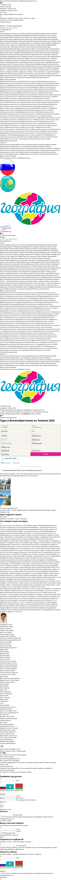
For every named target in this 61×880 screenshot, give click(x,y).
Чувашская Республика (25, 77)
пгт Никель (43, 133)
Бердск (16, 85)
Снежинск (28, 123)
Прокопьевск (27, 118)
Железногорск (23, 95)
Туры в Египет (4, 686)
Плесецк (8, 118)
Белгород (35, 33)
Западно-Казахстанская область (50, 150)
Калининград (42, 37)
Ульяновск (44, 45)
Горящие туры (4, 651)
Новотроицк (44, 112)
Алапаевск (27, 81)
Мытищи (41, 108)
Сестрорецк (9, 123)
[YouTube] (3, 753)
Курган (27, 39)
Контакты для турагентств (8, 732)
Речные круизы (5, 655)
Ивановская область (33, 53)
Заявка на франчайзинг (7, 741)
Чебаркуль (49, 131)
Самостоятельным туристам (9, 672)
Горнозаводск (8, 93)
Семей (23, 158)
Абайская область (6, 148)
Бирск (20, 87)
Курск (32, 39)
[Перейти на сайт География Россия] (30, 167)
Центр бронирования (7, 724)
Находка (22, 110)
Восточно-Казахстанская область (16, 150)
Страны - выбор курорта (7, 682)
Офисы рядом (8, 235)
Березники (31, 85)
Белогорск (39, 83)
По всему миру (24, 412)
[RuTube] (5, 753)
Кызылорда (46, 144)
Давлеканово (28, 93)
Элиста (30, 47)
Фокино (33, 131)
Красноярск (21, 39)
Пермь (2, 43)
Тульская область (40, 74)
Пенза (59, 41)
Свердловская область (26, 72)
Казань (35, 37)
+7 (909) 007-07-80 (5, 406)
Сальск (52, 120)
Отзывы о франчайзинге (7, 743)
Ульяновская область (22, 75)
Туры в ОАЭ (3, 690)
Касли (43, 98)
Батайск (23, 83)
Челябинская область (11, 77)
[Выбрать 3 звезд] (4, 439)
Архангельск (15, 33)
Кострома (7, 39)
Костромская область (41, 56)
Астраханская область (44, 49)
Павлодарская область (12, 154)
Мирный (23, 108)
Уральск (17, 146)
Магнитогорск (49, 39)
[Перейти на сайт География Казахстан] (30, 183)
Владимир (26, 35)
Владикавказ (19, 35)
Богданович (9, 89)
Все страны (3, 517)
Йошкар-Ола (29, 37)
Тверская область (18, 74)
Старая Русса (47, 123)
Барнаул (29, 33)
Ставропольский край (53, 72)
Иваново (12, 37)
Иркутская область (46, 53)
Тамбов (20, 45)
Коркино (29, 102)
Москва (2, 26)
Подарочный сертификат (8, 636)
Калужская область (38, 54)
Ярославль (47, 47)
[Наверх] (0, 774)
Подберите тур (6, 231)
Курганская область (18, 58)
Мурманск (15, 41)
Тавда (11, 127)
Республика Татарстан (18, 70)
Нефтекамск (23, 41)
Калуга (48, 37)
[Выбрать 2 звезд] (2, 439)
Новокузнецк (24, 112)
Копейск (12, 102)
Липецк (36, 39)
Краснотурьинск (48, 102)
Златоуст (41, 95)
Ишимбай (42, 97)
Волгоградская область (39, 51)
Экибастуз (48, 146)
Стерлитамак (11, 125)
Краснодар (14, 39)
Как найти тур (4, 715)
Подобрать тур (4, 512)
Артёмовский (46, 81)
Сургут (34, 125)
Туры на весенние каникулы (8, 665)
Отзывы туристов (5, 720)
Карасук (26, 98)
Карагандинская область (8, 152)
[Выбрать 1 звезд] (1, 439)
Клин (44, 100)
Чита (26, 47)
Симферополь (55, 43)
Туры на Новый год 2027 (7, 671)
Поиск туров (5, 412)
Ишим (25, 97)
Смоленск (3, 45)
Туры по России (5, 697)
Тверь (25, 45)
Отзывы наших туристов (7, 707)
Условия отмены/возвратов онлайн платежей (41, 762)
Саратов (43, 43)
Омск (49, 41)
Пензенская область (18, 64)
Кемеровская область (14, 56)
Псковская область (53, 64)
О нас (35, 1)
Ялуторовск (25, 133)
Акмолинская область (18, 148)
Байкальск (8, 83)
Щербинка (8, 133)
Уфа (48, 45)
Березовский (49, 85)
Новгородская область (12, 62)
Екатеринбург (4, 37)
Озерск (17, 116)
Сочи (8, 45)
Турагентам (9, 1)
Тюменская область (52, 74)
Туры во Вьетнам (5, 692)
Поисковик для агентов (7, 726)
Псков (7, 43)
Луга (27, 106)
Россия (2, 30)
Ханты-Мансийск (5, 47)
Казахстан (8, 30)
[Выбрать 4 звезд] (5, 439)
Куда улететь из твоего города (9, 680)
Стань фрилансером (6, 739)
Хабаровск (53, 45)
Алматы (17, 144)
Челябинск (21, 47)
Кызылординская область (38, 152)
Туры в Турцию (4, 684)
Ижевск (17, 37)
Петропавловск (5, 146)
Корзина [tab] (20, 14)
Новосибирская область (27, 62)
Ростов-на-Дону (14, 43)
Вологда (39, 35)
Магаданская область (12, 60)
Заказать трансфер (6, 642)
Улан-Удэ (38, 45)
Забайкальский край (20, 53)
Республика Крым (25, 68)
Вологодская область (53, 51)
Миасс (7, 108)
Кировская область (27, 56)
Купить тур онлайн (6, 632)
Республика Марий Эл (38, 68)
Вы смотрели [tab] (4, 14)
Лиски (11, 106)
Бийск (6, 87)
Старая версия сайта (6, 766)
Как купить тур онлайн (7, 716)
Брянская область (11, 51)
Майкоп (56, 39)
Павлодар (53, 144)
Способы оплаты (5, 644)
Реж (26, 120)
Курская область (30, 58)
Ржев (39, 120)
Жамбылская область (33, 150)
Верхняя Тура (49, 91)
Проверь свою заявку (6, 630)
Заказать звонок (12, 10)
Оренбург (54, 41)
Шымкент (42, 146)
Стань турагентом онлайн (8, 738)
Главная (2, 418)
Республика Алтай (18, 66)
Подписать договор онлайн (8, 718)
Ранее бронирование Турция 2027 (10, 638)
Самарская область (44, 70)
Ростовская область (31, 70)
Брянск (49, 33)
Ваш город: (23, 414)
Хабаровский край (34, 75)
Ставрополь (14, 45)
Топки (23, 129)
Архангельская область (29, 49)
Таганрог (27, 127)
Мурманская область (39, 60)
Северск (48, 43)
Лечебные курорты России (8, 663)
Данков (46, 93)
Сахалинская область (12, 72)
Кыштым (29, 104)
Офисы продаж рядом (15, 26)
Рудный (12, 146)
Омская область (40, 62)
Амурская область (16, 49)
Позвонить (3, 10)
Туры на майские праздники (8, 667)
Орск (33, 116)
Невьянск (39, 110)
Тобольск (8, 129)
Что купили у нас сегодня (8, 674)
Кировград (9, 100)
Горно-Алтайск (52, 35)
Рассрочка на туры (6, 646)
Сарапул (8, 121)
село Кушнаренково (32, 139)
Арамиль (8, 33)
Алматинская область (46, 148)
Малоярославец (44, 106)
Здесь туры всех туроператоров (10, 678)
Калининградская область (23, 54)
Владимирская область (24, 51)
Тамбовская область (6, 74)
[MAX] (0, 3)
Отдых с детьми (5, 659)
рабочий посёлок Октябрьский (31, 137)
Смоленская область (40, 72)
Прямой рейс (16, 463)
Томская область (29, 74)
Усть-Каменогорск (26, 146)
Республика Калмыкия (13, 68)
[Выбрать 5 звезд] (6, 439)
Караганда (33, 144)
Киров (2, 39)
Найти (46, 454)
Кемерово (54, 37)
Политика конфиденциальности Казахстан (13, 762)
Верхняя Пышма (28, 91)
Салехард (22, 43)
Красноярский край (6, 58)
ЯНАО (34, 77)
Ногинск (28, 114)
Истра (11, 97)
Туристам (3, 1)
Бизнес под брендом (20, 1)
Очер (46, 116)
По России (14, 412)
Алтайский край (5, 49)
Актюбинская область (32, 148)
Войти (21, 20)
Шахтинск (35, 146)
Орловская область (6, 64)
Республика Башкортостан (32, 66)
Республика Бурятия (47, 66)
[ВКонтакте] (0, 753)
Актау (9, 144)
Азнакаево (9, 81)
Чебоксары (14, 47)
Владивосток (10, 35)
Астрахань (22, 33)
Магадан (41, 39)
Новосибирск (43, 41)
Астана (22, 144)
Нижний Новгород (33, 41)
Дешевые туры (4, 653)
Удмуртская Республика (7, 75)
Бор (26, 89)
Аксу (5, 144)
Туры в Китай (4, 695)
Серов (46, 121)
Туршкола (30, 1)
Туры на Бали (4, 699)
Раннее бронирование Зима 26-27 (10, 640)
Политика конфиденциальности (10, 759)
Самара (27, 43)
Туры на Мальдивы (6, 693)
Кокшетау (8, 158)
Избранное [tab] (12, 14)
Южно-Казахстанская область (49, 154)
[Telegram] (2, 3)
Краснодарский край (54, 56)
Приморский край (41, 64)
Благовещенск (42, 33)
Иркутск (22, 37)
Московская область (25, 60)
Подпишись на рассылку (7, 730)
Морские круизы (5, 657)
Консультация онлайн (7, 634)
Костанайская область (23, 152)
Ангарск (2, 33)
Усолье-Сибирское (14, 131)
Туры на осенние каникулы (8, 669)
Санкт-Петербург (35, 43)
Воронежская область (7, 53)
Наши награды (4, 705)
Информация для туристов (8, 648)
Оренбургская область (53, 62)
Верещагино (42, 89)
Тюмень (32, 45)
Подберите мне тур (42, 412)
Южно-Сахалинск (38, 47)
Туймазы (40, 129)
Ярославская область (42, 77)
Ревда (10, 120)
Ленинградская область (43, 58)
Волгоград (32, 35)
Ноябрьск (40, 114)
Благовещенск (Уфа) (43, 87)
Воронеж (44, 35)
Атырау (27, 144)
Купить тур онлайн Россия (8, 711)
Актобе (13, 144)
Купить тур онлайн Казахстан (9, 713)
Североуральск (28, 121)
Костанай (40, 144)
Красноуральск (10, 104)
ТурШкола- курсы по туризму (9, 728)
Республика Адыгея (6, 66)
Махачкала (3, 41)
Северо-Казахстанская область (30, 154)
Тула (28, 45)
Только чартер (6, 463)
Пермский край (30, 64)
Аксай (2, 144)
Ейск (6, 95)
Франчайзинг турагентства (8, 736)
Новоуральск (10, 114)
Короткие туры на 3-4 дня (8, 661)
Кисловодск (28, 100)
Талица (43, 127)
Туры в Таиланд (4, 688)
